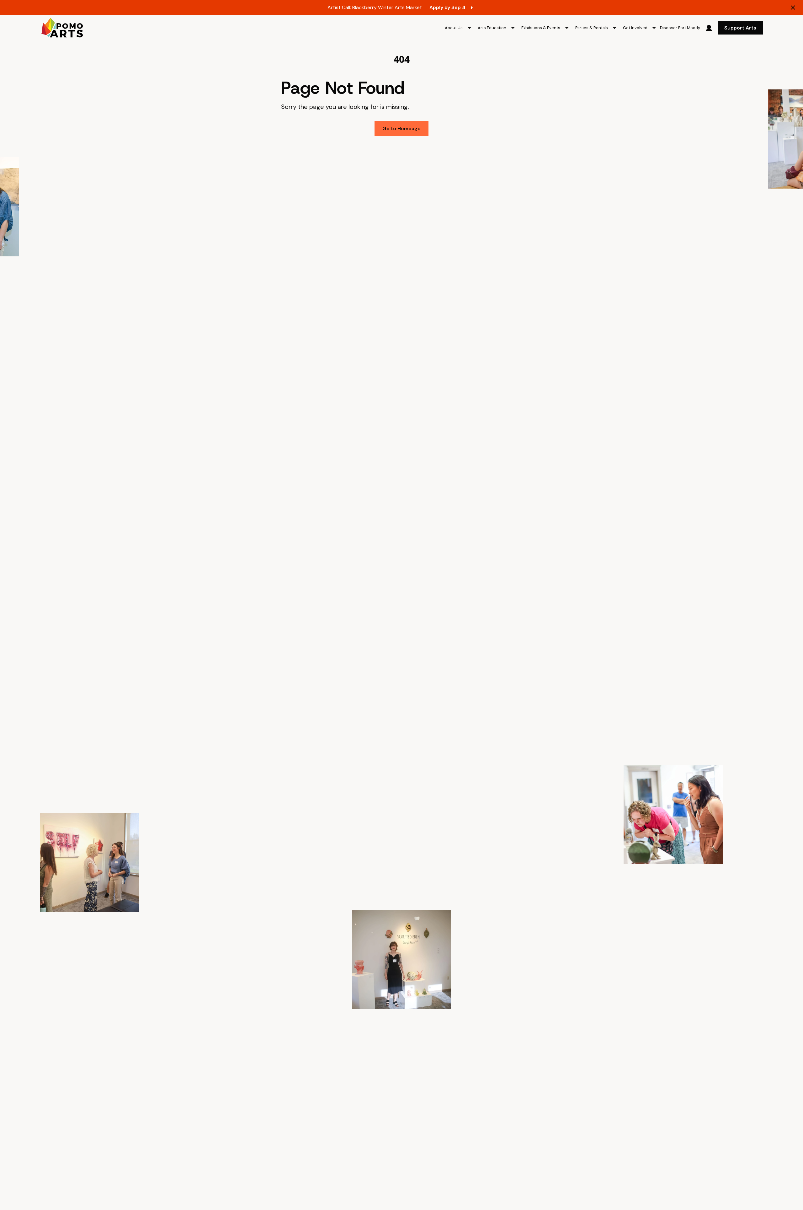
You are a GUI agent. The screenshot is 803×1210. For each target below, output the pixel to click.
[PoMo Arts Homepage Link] (62, 28)
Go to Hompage (401, 128)
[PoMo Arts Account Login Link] (709, 28)
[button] (458, 28)
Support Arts (740, 27)
